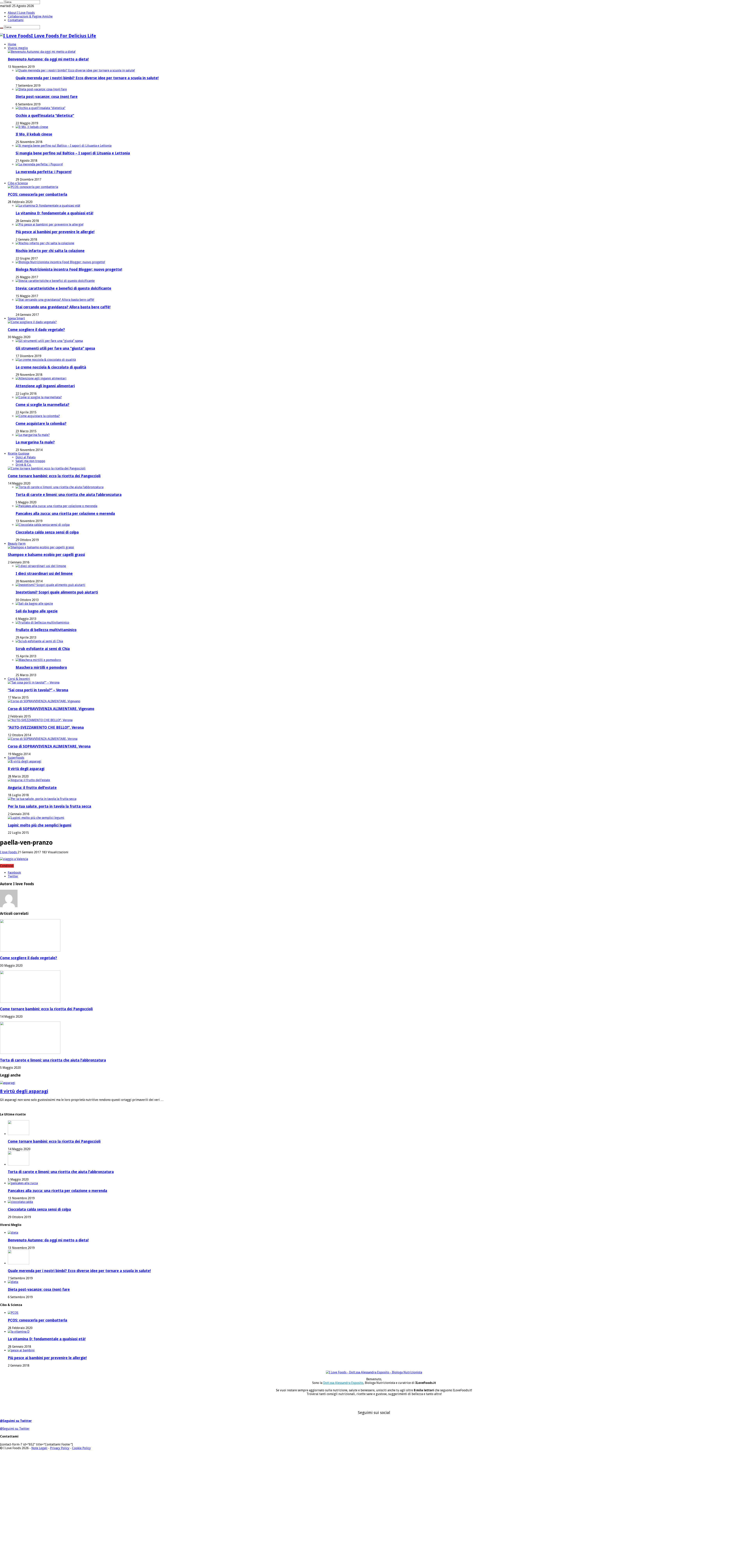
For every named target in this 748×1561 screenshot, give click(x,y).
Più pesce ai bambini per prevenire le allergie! (55, 232)
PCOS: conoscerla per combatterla (37, 194)
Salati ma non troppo (30, 461)
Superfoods (16, 758)
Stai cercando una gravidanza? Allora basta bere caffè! (63, 307)
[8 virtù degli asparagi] (24, 761)
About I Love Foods (21, 13)
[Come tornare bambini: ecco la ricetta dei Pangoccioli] (47, 468)
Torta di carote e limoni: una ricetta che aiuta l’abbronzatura (69, 495)
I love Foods (9, 852)
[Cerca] (1, 3)
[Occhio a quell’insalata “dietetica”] (40, 108)
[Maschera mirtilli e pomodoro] (38, 660)
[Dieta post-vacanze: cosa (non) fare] (41, 89)
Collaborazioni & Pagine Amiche (30, 16)
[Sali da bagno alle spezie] (34, 603)
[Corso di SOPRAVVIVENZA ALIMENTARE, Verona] (42, 739)
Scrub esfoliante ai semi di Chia (43, 649)
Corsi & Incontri (19, 679)
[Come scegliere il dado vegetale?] (32, 322)
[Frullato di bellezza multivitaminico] (42, 622)
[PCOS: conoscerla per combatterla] (33, 187)
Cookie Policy (81, 1448)
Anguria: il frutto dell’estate (32, 788)
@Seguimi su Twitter (16, 1421)
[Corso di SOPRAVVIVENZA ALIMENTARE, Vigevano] (44, 701)
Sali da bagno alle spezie (37, 611)
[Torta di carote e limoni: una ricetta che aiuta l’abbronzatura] (59, 487)
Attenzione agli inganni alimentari (45, 386)
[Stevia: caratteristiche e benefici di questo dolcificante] (55, 281)
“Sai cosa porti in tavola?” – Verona (38, 690)
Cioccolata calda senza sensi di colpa (47, 532)
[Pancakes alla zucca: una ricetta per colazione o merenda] (56, 506)
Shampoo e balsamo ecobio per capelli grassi (46, 555)
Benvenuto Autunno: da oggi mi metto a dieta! (48, 59)
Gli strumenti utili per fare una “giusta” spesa (55, 348)
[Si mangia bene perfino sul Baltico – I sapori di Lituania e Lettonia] (63, 145)
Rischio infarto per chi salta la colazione (50, 251)
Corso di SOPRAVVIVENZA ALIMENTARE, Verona (49, 746)
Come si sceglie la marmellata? (42, 405)
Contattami (16, 20)
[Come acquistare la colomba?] (38, 416)
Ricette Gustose (18, 453)
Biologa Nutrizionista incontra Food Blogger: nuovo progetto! (69, 269)
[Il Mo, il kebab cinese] (32, 127)
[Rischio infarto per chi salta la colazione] (45, 243)
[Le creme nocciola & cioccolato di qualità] (46, 360)
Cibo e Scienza (18, 183)
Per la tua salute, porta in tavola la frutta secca (49, 806)
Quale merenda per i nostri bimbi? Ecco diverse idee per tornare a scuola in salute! (87, 78)
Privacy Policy (59, 1448)
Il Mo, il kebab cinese (34, 134)
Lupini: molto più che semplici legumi (39, 825)
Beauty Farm (17, 543)
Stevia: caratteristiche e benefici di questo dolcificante (63, 288)
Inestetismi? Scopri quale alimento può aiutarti (57, 592)
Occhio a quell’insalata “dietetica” (45, 116)
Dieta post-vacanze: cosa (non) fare (47, 97)
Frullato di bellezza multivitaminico (46, 630)
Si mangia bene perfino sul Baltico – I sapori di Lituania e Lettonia (73, 153)
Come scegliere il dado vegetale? (36, 330)
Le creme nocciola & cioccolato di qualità (51, 367)
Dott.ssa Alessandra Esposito (343, 1383)
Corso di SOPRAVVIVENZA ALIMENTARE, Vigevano (51, 709)
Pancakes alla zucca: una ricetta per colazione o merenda (65, 514)
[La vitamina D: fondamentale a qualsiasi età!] (48, 205)
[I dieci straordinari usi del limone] (41, 566)
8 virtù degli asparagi (26, 769)
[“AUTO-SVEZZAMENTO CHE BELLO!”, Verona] (40, 720)
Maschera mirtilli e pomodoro (41, 667)
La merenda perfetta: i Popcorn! (43, 172)
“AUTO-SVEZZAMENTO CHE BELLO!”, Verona (46, 727)
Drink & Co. (23, 465)
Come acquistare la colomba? (41, 424)
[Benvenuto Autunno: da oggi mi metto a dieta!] (41, 52)
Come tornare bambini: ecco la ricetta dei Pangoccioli (54, 476)
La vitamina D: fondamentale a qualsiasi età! (54, 213)
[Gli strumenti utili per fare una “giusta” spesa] (49, 341)
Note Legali (39, 1448)
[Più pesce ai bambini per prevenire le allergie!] (49, 224)
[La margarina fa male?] (33, 435)
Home (12, 44)
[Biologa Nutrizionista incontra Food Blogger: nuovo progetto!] (60, 262)
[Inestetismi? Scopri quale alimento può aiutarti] (50, 585)
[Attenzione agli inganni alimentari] (41, 378)
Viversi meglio (18, 48)
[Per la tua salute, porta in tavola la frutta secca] (42, 799)
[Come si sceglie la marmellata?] (39, 397)
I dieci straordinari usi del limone (44, 574)
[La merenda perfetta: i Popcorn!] (39, 164)
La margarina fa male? (35, 442)
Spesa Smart (16, 318)
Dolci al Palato (26, 457)
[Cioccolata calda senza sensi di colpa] (43, 525)
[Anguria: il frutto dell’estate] (29, 780)
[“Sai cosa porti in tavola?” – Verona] (33, 682)
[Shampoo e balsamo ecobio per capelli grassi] (41, 547)
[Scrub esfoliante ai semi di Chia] (39, 641)
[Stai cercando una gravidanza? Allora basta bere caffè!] (55, 300)
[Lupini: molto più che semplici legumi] (36, 818)
